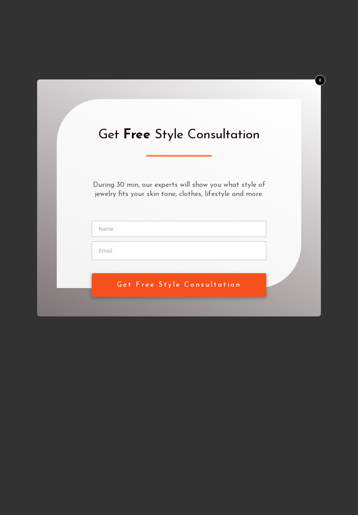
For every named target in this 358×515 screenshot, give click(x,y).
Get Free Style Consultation (179, 285)
